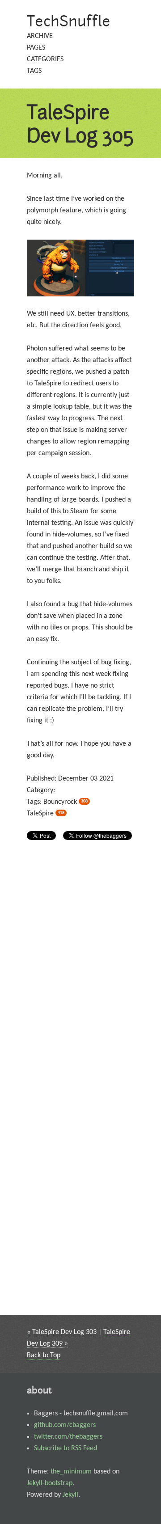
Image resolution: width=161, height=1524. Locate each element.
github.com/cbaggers (65, 1425)
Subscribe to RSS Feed (65, 1448)
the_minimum (71, 1471)
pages (36, 47)
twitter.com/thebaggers (68, 1436)
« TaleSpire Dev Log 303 (62, 1332)
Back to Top (43, 1355)
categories (45, 59)
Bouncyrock (65, 802)
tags (34, 71)
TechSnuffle (68, 21)
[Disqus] (80, 966)
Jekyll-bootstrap (49, 1483)
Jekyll (70, 1495)
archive (40, 36)
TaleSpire (45, 813)
